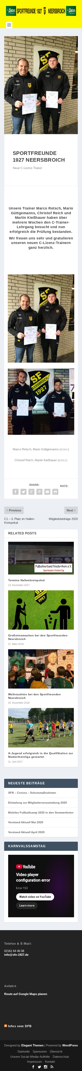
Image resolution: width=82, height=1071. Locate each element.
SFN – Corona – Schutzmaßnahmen (32, 792)
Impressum (34, 1061)
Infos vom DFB (20, 1026)
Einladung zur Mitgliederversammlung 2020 (37, 802)
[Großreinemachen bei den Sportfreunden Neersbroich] (41, 610)
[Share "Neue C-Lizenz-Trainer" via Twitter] (23, 492)
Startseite (23, 1051)
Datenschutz (61, 1056)
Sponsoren (40, 1051)
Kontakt (50, 1061)
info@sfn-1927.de (16, 954)
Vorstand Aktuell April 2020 (26, 832)
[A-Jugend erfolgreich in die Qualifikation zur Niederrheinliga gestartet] (41, 727)
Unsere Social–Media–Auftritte (30, 1056)
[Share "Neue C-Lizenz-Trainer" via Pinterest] (39, 492)
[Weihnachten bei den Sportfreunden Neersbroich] (41, 669)
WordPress (70, 1045)
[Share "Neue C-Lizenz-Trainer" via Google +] (31, 492)
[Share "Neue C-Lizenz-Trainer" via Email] (47, 492)
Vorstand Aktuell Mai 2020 (25, 822)
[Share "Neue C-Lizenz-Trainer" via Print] (55, 492)
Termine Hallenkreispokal (26, 580)
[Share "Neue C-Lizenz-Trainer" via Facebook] (16, 492)
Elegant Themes (32, 1045)
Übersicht (56, 1051)
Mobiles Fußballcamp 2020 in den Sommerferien (40, 812)
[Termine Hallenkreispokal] (41, 558)
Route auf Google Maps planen (25, 994)
